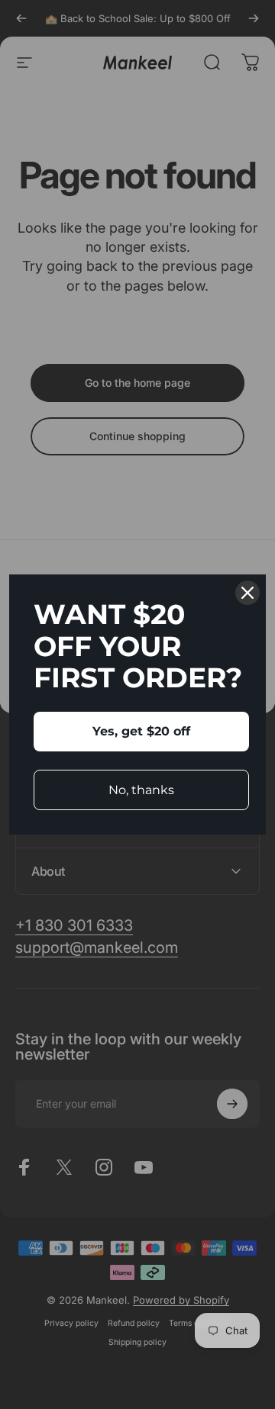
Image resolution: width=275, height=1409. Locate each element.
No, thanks (141, 790)
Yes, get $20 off (141, 731)
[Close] (247, 592)
